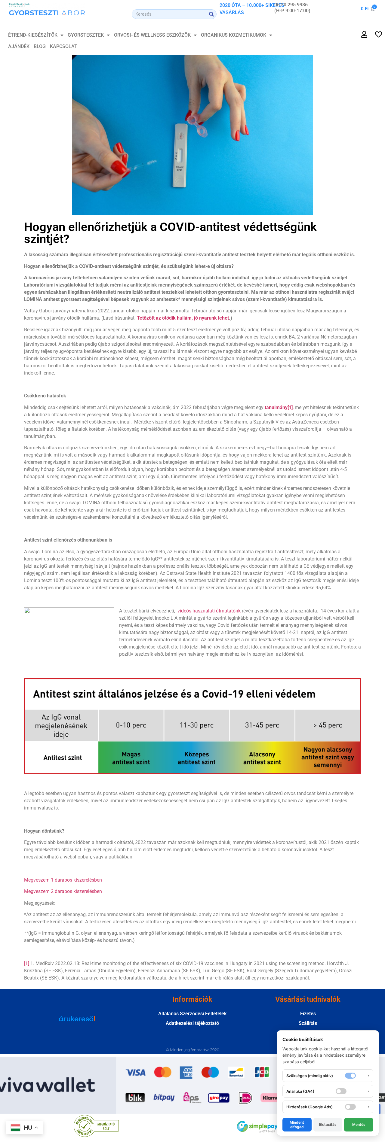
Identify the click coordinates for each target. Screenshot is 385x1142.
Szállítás (308, 1023)
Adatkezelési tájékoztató (192, 1023)
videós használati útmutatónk (209, 611)
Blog (40, 46)
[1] (26, 963)
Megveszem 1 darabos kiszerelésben (63, 880)
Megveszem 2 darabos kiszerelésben (63, 891)
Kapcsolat (63, 46)
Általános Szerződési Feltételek (192, 1013)
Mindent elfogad (297, 1124)
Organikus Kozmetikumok (233, 35)
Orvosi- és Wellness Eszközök (152, 35)
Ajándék (18, 46)
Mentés (358, 1124)
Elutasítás (328, 1124)
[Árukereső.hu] (77, 1021)
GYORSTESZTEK (86, 35)
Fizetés (308, 1013)
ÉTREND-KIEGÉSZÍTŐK (32, 35)
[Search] (211, 14)
